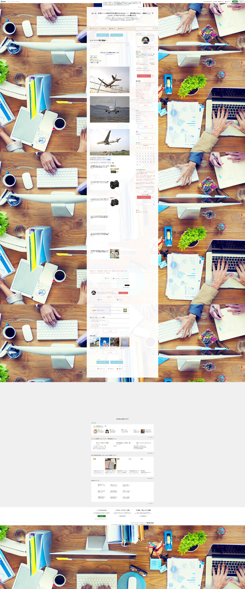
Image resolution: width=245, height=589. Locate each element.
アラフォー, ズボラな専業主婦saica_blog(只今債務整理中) (145, 187)
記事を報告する (127, 287)
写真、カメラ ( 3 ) (139, 121)
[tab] (98, 426)
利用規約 (127, 524)
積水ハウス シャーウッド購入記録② (143, 83)
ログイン (241, 1)
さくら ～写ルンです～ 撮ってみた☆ (144, 102)
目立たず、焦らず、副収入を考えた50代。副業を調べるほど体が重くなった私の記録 (145, 176)
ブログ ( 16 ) (138, 113)
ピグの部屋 (149, 48)
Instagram (120, 299)
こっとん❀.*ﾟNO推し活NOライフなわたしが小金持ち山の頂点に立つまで (145, 173)
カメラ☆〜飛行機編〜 (98, 40)
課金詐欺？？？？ (139, 91)
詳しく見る (122, 516)
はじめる (101, 516)
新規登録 (235, 1)
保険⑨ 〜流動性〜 (103, 35)
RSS (138, 210)
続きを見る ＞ (152, 59)
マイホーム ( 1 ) (139, 123)
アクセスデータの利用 (134, 524)
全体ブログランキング (140, 63)
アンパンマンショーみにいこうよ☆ (143, 87)
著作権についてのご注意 (142, 212)
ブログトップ (94, 28)
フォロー (123, 292)
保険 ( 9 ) (138, 117)
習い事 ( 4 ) (138, 119)
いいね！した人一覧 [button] (126, 281)
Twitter (101, 299)
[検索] (153, 28)
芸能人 (106, 426)
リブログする (125, 278)
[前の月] (141, 145)
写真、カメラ (95, 46)
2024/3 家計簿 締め (140, 93)
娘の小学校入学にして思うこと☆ (142, 89)
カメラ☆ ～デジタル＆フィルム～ (117, 35)
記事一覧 (104, 28)
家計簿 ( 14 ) (138, 115)
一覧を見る (145, 105)
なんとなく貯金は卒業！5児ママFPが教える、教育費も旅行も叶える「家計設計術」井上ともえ (145, 183)
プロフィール (142, 48)
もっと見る (110, 330)
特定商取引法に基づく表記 (144, 524)
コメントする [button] (117, 278)
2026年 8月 (145, 145)
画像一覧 (113, 28)
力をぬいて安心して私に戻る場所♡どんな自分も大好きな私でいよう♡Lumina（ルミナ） (145, 179)
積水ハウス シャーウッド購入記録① (143, 85)
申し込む (143, 516)
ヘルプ (152, 524)
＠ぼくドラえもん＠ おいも (145, 46)
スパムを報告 (114, 524)
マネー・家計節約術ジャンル (142, 64)
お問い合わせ (121, 524)
